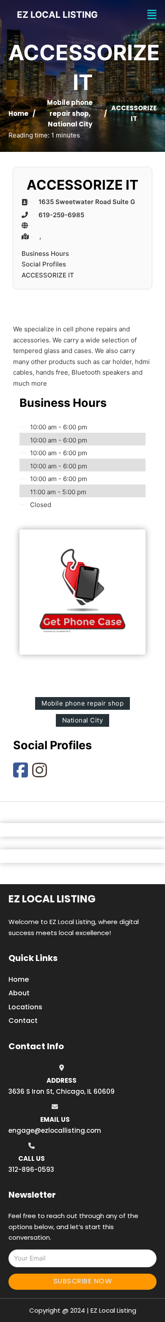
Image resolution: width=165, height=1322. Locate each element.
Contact (23, 1020)
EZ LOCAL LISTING (57, 14)
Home (18, 113)
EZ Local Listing (52, 899)
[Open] (152, 14)
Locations (25, 1007)
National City (70, 124)
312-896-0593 (31, 1169)
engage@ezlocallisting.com (54, 1130)
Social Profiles (44, 264)
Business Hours (45, 253)
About (19, 993)
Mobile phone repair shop (82, 703)
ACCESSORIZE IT (48, 275)
